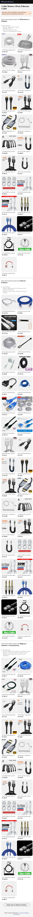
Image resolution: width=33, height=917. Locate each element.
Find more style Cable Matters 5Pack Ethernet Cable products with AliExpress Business (14, 13)
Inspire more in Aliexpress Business (16, 905)
